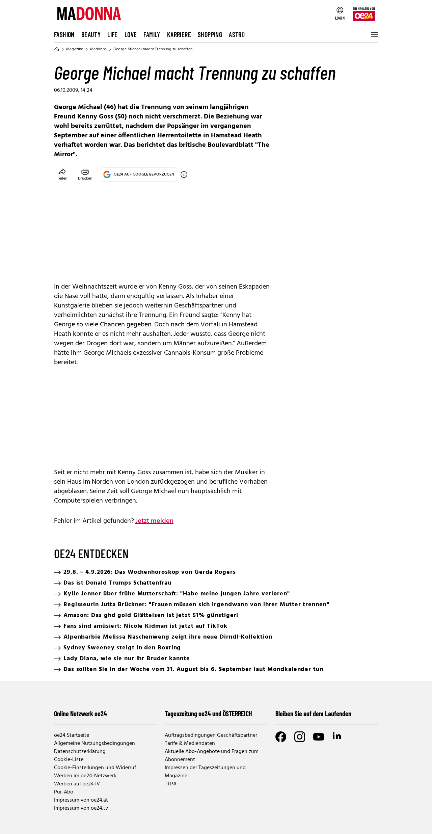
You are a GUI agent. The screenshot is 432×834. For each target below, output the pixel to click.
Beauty (91, 34)
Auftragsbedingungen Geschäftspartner (211, 735)
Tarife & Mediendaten (190, 743)
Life (112, 34)
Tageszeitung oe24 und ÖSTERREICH (208, 713)
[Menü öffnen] (374, 35)
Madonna (98, 49)
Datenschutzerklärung (80, 751)
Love (131, 34)
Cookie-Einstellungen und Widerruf (95, 767)
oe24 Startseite (71, 735)
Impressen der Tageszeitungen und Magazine (205, 771)
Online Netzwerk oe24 (80, 713)
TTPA (171, 784)
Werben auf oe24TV (77, 784)
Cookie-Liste (68, 759)
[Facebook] (280, 736)
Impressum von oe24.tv (81, 808)
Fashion (64, 34)
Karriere (179, 34)
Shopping (210, 34)
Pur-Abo (63, 792)
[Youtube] (318, 736)
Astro (237, 34)
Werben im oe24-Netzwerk (85, 776)
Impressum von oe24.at (81, 800)
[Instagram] (299, 736)
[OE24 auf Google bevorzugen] (184, 174)
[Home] (56, 49)
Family (151, 34)
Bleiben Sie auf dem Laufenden (313, 713)
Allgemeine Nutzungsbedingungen (94, 743)
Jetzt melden (154, 521)
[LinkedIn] (337, 736)
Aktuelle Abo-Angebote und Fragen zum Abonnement (212, 755)
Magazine (74, 49)
